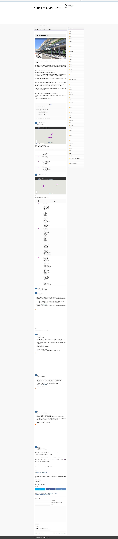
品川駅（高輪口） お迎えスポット (41, 106)
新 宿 (71, 31)
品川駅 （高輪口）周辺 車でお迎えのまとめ (43, 118)
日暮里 (71, 84)
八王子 (71, 155)
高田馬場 (71, 94)
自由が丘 (71, 120)
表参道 (71, 33)
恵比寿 (71, 38)
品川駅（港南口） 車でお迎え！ (41, 472)
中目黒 (71, 122)
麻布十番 (71, 51)
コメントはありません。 (51, 493)
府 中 (71, 135)
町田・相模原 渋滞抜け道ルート (75, 158)
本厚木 (71, 148)
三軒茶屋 (71, 125)
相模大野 (71, 143)
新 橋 (71, 46)
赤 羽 (71, 89)
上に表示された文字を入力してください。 (41, 528)
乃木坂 (71, 56)
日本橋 (71, 69)
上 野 (71, 74)
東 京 (71, 64)
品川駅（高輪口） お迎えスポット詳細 (42, 109)
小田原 (71, 150)
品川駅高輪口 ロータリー (46, 494)
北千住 (71, 87)
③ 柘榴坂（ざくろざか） (42, 114)
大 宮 (71, 97)
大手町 (71, 66)
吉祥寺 (71, 130)
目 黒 (71, 41)
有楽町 (71, 61)
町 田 (71, 140)
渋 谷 (71, 36)
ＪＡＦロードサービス (73, 163)
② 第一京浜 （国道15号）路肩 (43, 112)
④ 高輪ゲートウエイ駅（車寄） (43, 115)
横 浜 (71, 107)
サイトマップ (82, 0)
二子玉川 (71, 102)
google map (45, 304)
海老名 (71, 145)
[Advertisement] (59, 17)
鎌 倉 (71, 115)
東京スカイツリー (73, 79)
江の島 (71, 117)
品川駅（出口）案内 (39, 107)
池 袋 (71, 92)
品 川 (56, 493)
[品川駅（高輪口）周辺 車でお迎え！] (50, 49)
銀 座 (71, 59)
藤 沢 (71, 112)
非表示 (51, 104)
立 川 (71, 153)
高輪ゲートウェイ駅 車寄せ (39, 494)
